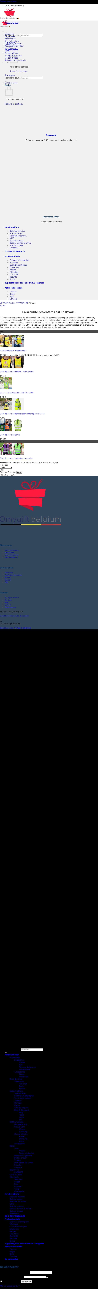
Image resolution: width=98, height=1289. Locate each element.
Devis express (10, 607)
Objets (12, 1146)
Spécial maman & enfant (20, 243)
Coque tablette (20, 1134)
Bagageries (19, 1060)
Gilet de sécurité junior (10, 435)
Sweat (17, 1182)
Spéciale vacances (18, 236)
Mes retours (9, 552)
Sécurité (13, 277)
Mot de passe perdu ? (9, 1286)
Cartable (13, 299)
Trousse (13, 291)
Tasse (21, 1115)
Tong (16, 1189)
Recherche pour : (12, 78)
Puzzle (22, 1150)
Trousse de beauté (27, 1067)
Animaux (18, 1167)
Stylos (12, 279)
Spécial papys (16, 233)
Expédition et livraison (13, 575)
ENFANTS (18, 1172)
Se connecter (26, 1281)
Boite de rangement (23, 1155)
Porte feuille (24, 1069)
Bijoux (21, 1074)
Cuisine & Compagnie (24, 1095)
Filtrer (19, 472)
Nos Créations (12, 227)
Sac (20, 1064)
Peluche (17, 1165)
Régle (12, 294)
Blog (6, 602)
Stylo (12, 296)
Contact (8, 605)
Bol (20, 1119)
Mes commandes (12, 550)
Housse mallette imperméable (13, 350)
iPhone (22, 1129)
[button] (11, 49)
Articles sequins (21, 1107)
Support (8, 580)
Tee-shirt (23, 1084)
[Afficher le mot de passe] (47, 1277)
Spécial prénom (17, 240)
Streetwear (14, 247)
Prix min (3, 472)
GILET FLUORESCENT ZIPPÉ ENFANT (17, 393)
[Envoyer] (6, 1052)
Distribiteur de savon (23, 1162)
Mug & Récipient (21, 1110)
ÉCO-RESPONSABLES (15, 251)
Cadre (17, 1105)
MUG (12, 238)
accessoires (19, 1143)
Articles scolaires (13, 287)
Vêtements (19, 1081)
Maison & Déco (16, 1091)
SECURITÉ (14, 1170)
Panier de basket (26, 1153)
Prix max (12, 472)
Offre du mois (16, 1174)
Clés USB (14, 274)
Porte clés (23, 1076)
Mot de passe (12, 1277)
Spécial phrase (16, 245)
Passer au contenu (8, 1)
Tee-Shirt (18, 1179)
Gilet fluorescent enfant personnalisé (16, 458)
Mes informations (11, 555)
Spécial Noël (20, 1093)
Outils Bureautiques (18, 265)
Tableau (17, 1100)
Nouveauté (51, 135)
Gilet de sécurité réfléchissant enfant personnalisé (22, 414)
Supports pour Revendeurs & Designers (24, 282)
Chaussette (19, 1191)
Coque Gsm (19, 1127)
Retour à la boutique (18, 71)
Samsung (23, 1131)
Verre (21, 1117)
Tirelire (17, 1160)
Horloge (17, 1103)
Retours (8, 577)
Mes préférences (11, 557)
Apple (21, 1136)
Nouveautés (15, 1057)
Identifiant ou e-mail (14, 1272)
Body (21, 1086)
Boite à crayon (20, 1158)
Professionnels (12, 256)
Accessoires (19, 1072)
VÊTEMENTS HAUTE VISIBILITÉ (14, 303)
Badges (13, 269)
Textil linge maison (22, 1098)
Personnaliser (12, 23)
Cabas (22, 1062)
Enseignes (14, 267)
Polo (16, 1184)
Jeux (16, 1148)
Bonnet (22, 1088)
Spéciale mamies (17, 231)
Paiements (9, 573)
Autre (21, 1141)
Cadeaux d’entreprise (19, 260)
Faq (6, 582)
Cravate (17, 1186)
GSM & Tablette (16, 1122)
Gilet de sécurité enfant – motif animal (17, 371)
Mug (21, 1112)
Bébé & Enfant (16, 1079)
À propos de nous (12, 598)
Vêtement (14, 262)
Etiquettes (14, 272)
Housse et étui (20, 1124)
